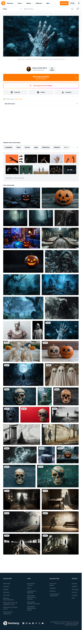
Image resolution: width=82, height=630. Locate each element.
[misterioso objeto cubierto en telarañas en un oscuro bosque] (46, 454)
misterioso (46, 146)
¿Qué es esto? (18, 99)
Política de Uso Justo (69, 624)
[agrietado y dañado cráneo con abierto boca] (11, 414)
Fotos (20, 3)
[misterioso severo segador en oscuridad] (67, 217)
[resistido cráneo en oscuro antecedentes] (19, 475)
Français (73, 594)
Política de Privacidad (71, 623)
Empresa (6, 591)
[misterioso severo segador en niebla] (62, 307)
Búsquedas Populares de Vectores (31, 596)
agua (36, 146)
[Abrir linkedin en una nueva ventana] (30, 622)
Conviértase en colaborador (54, 594)
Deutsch (73, 591)
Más (47, 3)
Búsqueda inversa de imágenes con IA (9, 603)
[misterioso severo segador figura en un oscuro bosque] (62, 260)
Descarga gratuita (41, 77)
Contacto (52, 587)
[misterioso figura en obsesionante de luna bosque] (23, 374)
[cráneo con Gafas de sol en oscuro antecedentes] (19, 395)
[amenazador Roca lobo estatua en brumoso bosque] (45, 395)
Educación (6, 594)
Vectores (10, 3)
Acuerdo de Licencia (30, 583)
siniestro (57, 146)
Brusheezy (6, 583)
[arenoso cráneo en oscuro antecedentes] (66, 395)
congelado (8, 146)
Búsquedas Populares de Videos (31, 609)
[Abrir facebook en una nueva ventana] (23, 622)
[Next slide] (74, 146)
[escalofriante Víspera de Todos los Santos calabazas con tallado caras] (60, 350)
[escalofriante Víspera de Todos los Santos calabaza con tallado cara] (60, 197)
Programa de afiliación (31, 591)
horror (66, 146)
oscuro (27, 146)
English (72, 583)
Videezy (5, 588)
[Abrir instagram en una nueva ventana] (26, 622)
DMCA (29, 587)
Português (73, 588)
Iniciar (72, 3)
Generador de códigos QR (7, 612)
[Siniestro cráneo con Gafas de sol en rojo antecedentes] (34, 414)
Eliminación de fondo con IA (8, 607)
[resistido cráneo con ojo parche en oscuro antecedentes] (58, 475)
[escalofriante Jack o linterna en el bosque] (67, 454)
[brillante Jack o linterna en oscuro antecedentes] (23, 260)
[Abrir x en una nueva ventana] (39, 622)
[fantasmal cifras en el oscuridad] (62, 374)
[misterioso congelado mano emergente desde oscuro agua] (61, 329)
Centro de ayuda (52, 583)
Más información (10, 103)
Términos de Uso (58, 623)
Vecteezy (6, 586)
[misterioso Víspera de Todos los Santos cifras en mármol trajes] (21, 350)
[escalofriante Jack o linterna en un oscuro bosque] (21, 197)
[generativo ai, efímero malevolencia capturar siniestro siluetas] (65, 414)
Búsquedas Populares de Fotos (31, 603)
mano (18, 146)
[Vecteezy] (3, 3)
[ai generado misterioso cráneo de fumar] (20, 454)
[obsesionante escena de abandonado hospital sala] (60, 237)
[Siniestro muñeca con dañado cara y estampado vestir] (17, 329)
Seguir (52, 70)
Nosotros (52, 590)
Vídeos (28, 3)
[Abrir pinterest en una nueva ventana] (33, 622)
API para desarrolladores (8, 598)
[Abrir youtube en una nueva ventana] (42, 622)
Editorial (39, 3)
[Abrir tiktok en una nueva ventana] (36, 622)
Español (73, 586)
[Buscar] (72, 9)
